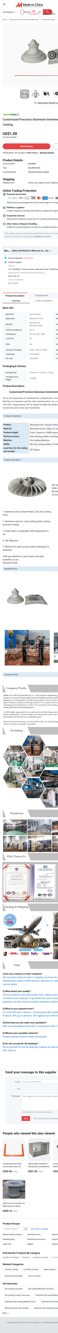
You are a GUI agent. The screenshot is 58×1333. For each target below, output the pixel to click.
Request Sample (47, 153)
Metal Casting (49, 1269)
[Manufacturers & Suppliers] (29, 4)
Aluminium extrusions (36, 1239)
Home (5, 19)
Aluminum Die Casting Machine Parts (20, 1301)
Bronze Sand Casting (13, 1276)
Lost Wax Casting (30, 1269)
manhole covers (33, 1234)
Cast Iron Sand (34, 1276)
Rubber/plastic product (12, 1234)
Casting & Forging (48, 19)
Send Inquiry (27, 146)
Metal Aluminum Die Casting (16, 1308)
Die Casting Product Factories (17, 1295)
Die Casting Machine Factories (40, 1288)
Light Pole (7, 1244)
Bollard (30, 1244)
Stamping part (9, 1239)
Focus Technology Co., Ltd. (34, 1322)
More (5, 1313)
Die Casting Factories (14, 1288)
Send (26, 1118)
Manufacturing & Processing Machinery (24, 19)
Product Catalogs (40, 1229)
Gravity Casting (11, 1269)
